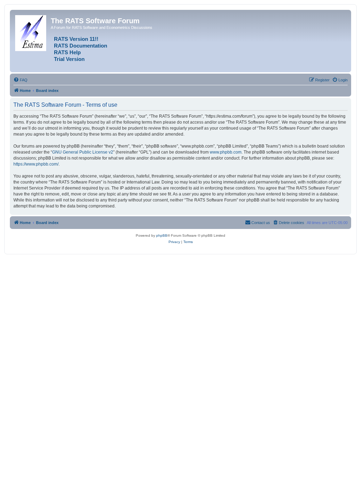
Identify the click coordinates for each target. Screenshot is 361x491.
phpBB (161, 235)
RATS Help (67, 52)
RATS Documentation (80, 46)
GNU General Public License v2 (82, 152)
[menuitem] (20, 80)
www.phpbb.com (225, 152)
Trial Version (69, 59)
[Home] (31, 32)
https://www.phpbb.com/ (36, 164)
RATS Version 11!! (76, 39)
